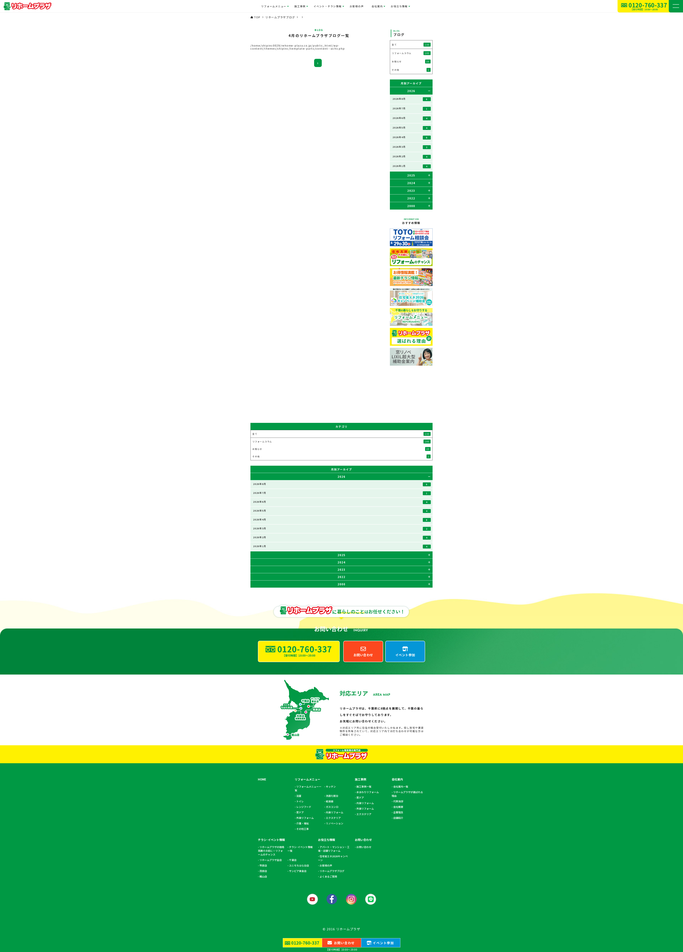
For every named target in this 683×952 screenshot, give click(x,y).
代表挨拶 (398, 801)
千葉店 (293, 860)
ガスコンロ (332, 807)
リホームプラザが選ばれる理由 (407, 794)
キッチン (331, 786)
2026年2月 (410, 156)
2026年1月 (410, 166)
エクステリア (333, 818)
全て (410, 44)
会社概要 (398, 807)
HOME (262, 779)
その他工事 (302, 829)
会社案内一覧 (400, 786)
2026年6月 (410, 118)
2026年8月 (410, 99)
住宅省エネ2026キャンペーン (333, 858)
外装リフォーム (305, 818)
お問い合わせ (363, 847)
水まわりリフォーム (367, 792)
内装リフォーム (334, 812)
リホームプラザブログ (332, 871)
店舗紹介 (398, 818)
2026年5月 (410, 127)
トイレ (300, 801)
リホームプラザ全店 (271, 860)
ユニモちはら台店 (299, 865)
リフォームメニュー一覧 (308, 788)
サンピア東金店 (297, 871)
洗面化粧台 (332, 796)
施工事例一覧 (363, 786)
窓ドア (300, 812)
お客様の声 (357, 6)
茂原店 (263, 871)
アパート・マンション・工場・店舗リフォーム (334, 848)
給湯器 (329, 801)
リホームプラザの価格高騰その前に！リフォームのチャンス (271, 850)
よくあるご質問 (328, 876)
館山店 (263, 876)
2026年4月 (410, 137)
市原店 (263, 865)
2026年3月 (410, 147)
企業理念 (398, 812)
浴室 (298, 796)
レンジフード (303, 807)
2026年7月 (410, 108)
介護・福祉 (302, 823)
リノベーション (334, 823)
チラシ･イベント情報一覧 (300, 848)
